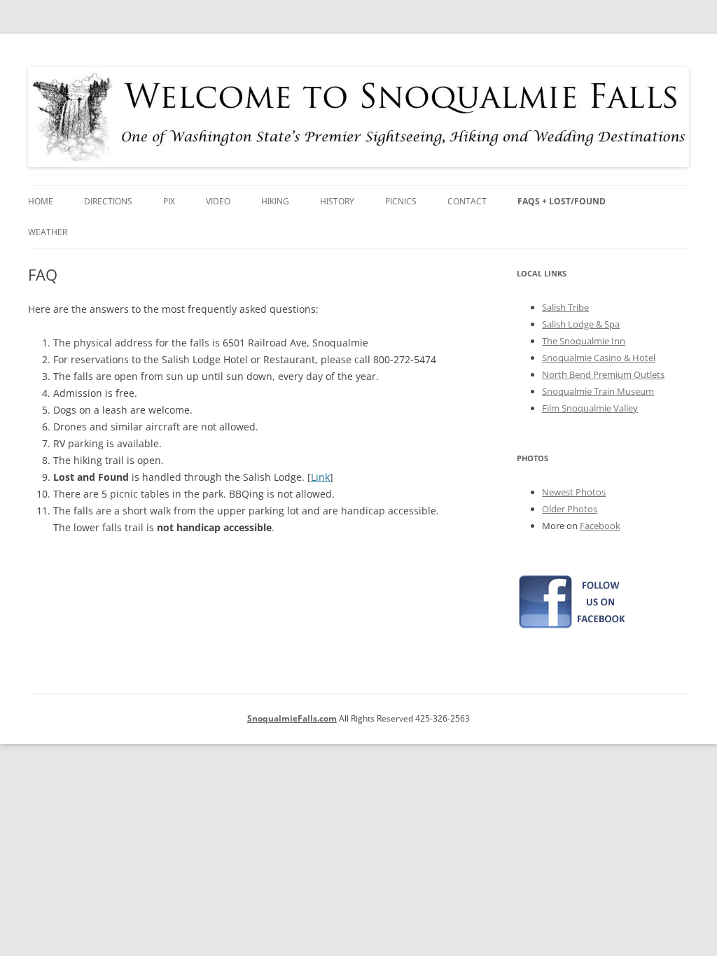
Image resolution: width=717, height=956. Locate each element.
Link (320, 477)
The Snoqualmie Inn (583, 341)
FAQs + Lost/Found (561, 201)
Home (40, 201)
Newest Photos (574, 492)
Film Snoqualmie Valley (590, 408)
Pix (169, 201)
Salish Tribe (565, 307)
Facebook (600, 525)
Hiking (275, 201)
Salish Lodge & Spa (581, 324)
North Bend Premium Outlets (603, 374)
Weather (47, 232)
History (337, 201)
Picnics (401, 201)
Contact (467, 201)
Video (218, 201)
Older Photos (569, 508)
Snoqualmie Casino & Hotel (598, 357)
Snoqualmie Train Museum (598, 391)
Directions (108, 201)
